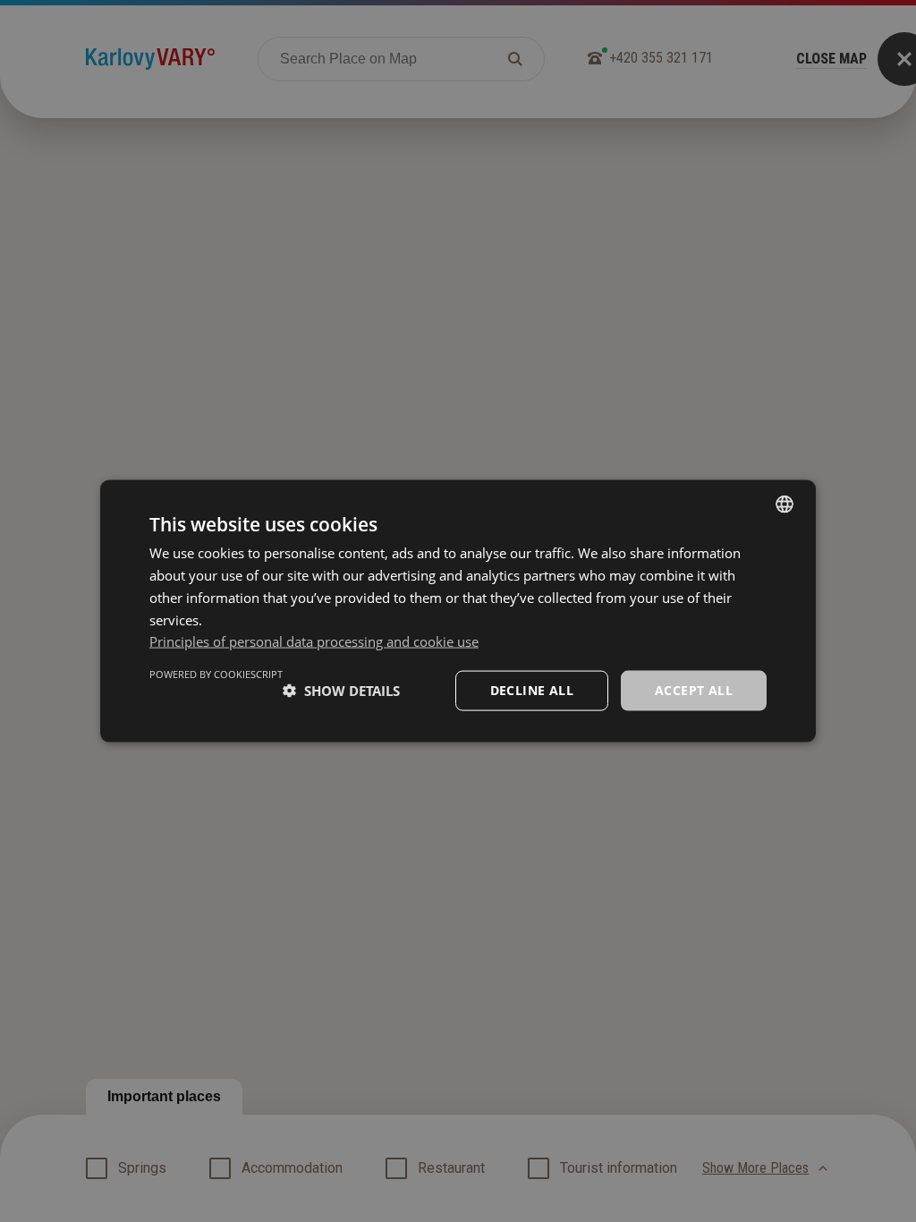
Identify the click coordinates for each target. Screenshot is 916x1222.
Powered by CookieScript (216, 674)
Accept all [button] (694, 690)
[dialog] (458, 611)
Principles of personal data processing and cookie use (314, 641)
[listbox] (784, 504)
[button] (341, 691)
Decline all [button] (531, 690)
